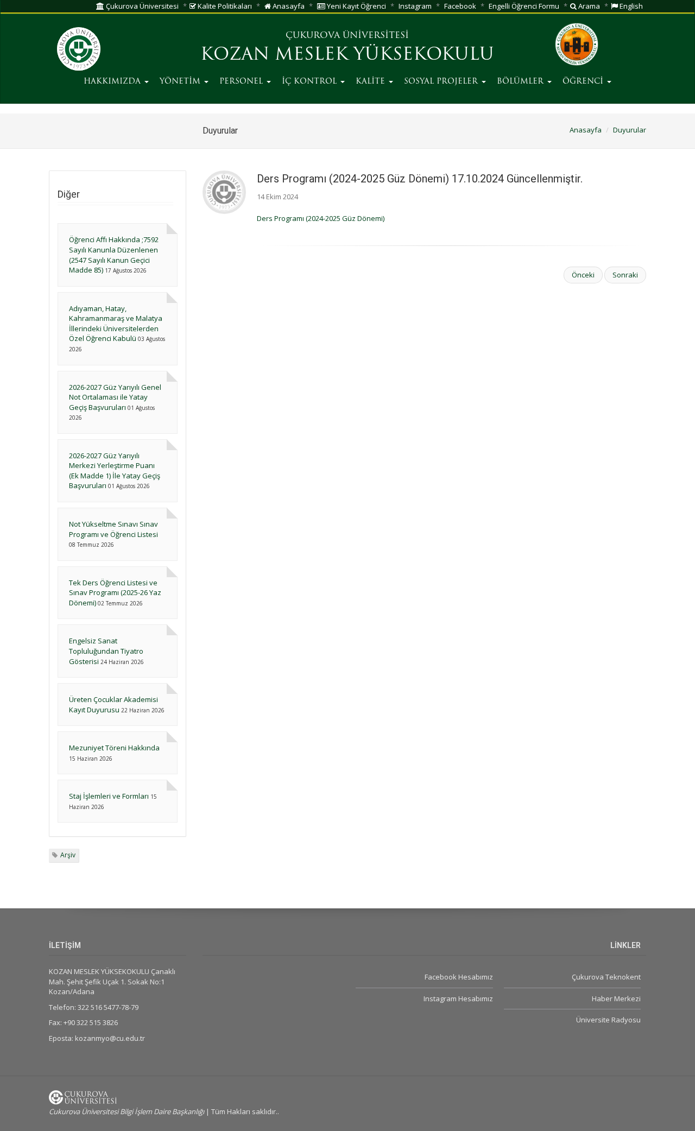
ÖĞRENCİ (584, 82)
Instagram (415, 6)
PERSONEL (242, 82)
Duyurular (629, 130)
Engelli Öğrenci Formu (524, 6)
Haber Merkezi (616, 998)
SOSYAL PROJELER (442, 82)
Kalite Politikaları (224, 6)
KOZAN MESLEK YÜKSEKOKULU (347, 55)
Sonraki (625, 275)
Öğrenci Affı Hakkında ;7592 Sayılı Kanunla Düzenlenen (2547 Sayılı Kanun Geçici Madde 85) (114, 255)
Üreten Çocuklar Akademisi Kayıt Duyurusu (113, 704)
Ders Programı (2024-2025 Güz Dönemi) (320, 218)
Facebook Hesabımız (458, 977)
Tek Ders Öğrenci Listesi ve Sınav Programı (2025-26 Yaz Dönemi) (115, 593)
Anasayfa (288, 6)
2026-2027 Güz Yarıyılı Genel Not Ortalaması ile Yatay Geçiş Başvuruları (115, 397)
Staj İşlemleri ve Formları (109, 796)
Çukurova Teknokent (606, 977)
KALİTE (372, 82)
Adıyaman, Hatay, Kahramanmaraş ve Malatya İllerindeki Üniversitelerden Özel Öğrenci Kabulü (115, 324)
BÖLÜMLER (521, 82)
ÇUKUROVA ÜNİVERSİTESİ (347, 35)
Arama (588, 6)
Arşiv (67, 855)
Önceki (583, 275)
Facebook (460, 6)
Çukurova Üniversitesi (141, 6)
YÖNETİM (181, 82)
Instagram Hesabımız (458, 998)
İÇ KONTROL (310, 82)
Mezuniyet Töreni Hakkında (114, 748)
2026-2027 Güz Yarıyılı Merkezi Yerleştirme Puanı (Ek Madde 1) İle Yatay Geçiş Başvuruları (114, 471)
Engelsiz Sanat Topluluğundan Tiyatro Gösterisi (106, 651)
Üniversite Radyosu (608, 1020)
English (630, 6)
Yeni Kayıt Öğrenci (355, 6)
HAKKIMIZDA (113, 82)
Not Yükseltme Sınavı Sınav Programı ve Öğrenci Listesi (113, 529)
